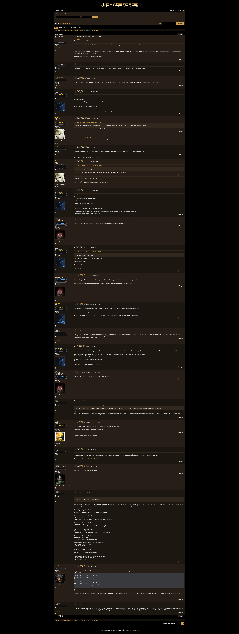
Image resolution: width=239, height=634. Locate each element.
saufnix (57, 400)
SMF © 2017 (118, 629)
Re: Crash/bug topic (82, 62)
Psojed (57, 465)
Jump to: (165, 623)
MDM (56, 63)
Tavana (87, 30)
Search (65, 28)
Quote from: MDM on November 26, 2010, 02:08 (88, 166)
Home (56, 28)
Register (79, 28)
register (65, 13)
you (84, 30)
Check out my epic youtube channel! (82, 137)
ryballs (57, 449)
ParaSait (57, 117)
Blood (56, 421)
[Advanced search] (159, 23)
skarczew (57, 91)
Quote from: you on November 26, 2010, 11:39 (88, 252)
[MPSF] (57, 143)
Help (60, 28)
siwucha (57, 566)
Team (70, 28)
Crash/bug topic (80, 39)
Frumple (57, 40)
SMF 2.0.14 (112, 629)
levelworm (58, 603)
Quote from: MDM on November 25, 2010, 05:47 (88, 122)
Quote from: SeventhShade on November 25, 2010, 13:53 (91, 405)
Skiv (56, 329)
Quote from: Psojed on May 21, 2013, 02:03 (87, 496)
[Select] (80, 572)
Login (74, 28)
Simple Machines (125, 629)
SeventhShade (59, 77)
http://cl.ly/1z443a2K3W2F (93, 459)
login (61, 13)
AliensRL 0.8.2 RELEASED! (66, 23)
